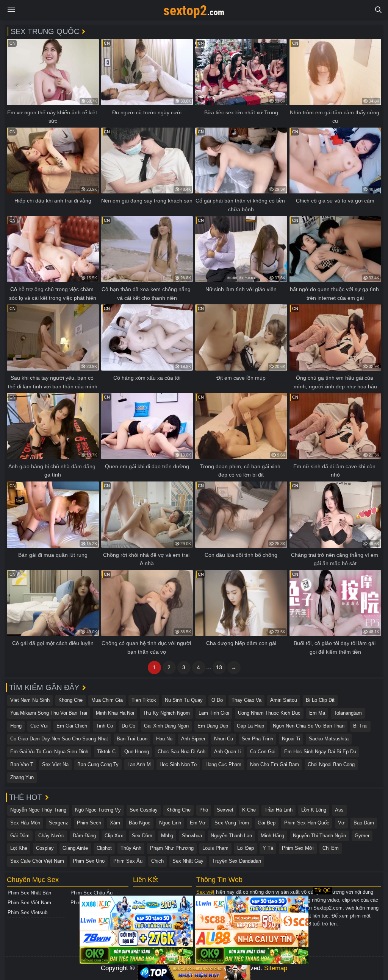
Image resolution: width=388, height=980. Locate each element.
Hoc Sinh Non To (178, 764)
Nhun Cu (223, 739)
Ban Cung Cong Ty (98, 764)
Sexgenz (58, 823)
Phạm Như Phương (172, 848)
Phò (203, 810)
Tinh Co (104, 726)
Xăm (115, 823)
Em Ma (317, 713)
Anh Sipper (193, 739)
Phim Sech (89, 823)
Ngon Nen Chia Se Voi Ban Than (308, 726)
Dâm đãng (84, 835)
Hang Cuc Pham (223, 764)
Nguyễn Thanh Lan (231, 835)
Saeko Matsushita (329, 739)
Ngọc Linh (170, 823)
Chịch (157, 861)
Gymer (362, 835)
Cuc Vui (39, 726)
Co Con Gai (262, 751)
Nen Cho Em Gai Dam (274, 764)
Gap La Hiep (250, 726)
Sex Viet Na (55, 764)
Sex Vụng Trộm (231, 823)
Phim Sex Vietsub (27, 912)
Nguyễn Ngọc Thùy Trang (38, 810)
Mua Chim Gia (107, 700)
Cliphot (104, 848)
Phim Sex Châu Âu (91, 893)
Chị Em (330, 848)
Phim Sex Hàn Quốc (306, 823)
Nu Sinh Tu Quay (184, 700)
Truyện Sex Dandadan (236, 861)
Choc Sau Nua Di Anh (181, 751)
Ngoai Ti (291, 739)
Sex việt (205, 892)
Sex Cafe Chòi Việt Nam (37, 861)
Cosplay (45, 848)
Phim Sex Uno (89, 861)
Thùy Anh (130, 848)
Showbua (192, 835)
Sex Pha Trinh (257, 739)
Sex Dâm (142, 835)
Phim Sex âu (127, 861)
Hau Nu (164, 739)
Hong (16, 726)
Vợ (341, 823)
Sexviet (225, 810)
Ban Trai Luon (132, 739)
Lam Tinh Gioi (214, 713)
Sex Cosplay (144, 810)
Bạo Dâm (364, 823)
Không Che (178, 810)
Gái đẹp (266, 823)
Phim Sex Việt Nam (29, 902)
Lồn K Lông (313, 810)
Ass (339, 810)
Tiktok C (106, 751)
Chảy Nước (51, 835)
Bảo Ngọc (139, 823)
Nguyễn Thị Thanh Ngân (319, 835)
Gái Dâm (20, 835)
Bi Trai (360, 726)
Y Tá (268, 848)
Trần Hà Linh (278, 810)
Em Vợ (198, 823)
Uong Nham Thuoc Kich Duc (269, 713)
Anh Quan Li (227, 751)
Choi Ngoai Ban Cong (331, 764)
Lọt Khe (18, 848)
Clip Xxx (114, 835)
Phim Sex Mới (298, 848)
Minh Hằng (272, 835)
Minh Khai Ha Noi (115, 713)
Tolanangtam (348, 713)
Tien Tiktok (143, 700)
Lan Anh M (139, 764)
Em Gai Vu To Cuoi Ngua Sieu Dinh (49, 751)
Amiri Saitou (283, 700)
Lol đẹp (245, 848)
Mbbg (167, 835)
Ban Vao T (21, 764)
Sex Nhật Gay (187, 861)
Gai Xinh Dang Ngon (166, 726)
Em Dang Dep (212, 726)
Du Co (128, 726)
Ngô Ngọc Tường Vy (98, 810)
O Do (217, 700)
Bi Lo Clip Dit (320, 700)
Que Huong (136, 751)
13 (219, 667)
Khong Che (70, 700)
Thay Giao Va (246, 700)
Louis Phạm (215, 848)
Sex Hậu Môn (25, 823)
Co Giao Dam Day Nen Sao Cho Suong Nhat (59, 739)
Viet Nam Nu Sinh (30, 700)
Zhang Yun (22, 777)
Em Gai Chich (71, 726)
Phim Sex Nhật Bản (29, 893)
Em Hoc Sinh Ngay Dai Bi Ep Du (320, 751)
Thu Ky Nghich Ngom (166, 713)
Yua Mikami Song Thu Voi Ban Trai (48, 713)
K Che (249, 810)
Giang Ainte (75, 848)
